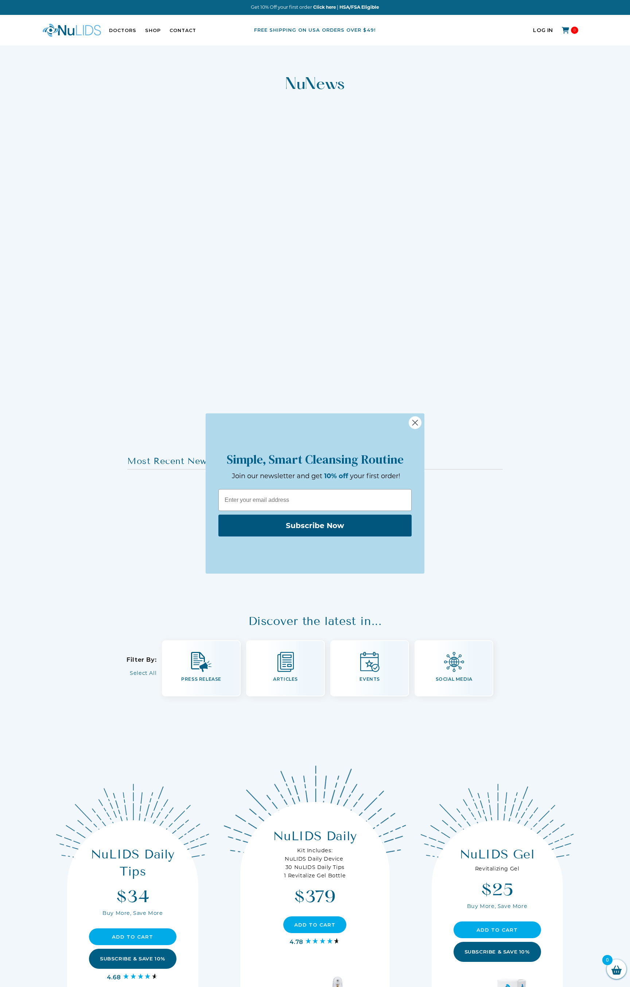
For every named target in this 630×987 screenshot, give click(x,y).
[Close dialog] (415, 422)
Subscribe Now (315, 525)
